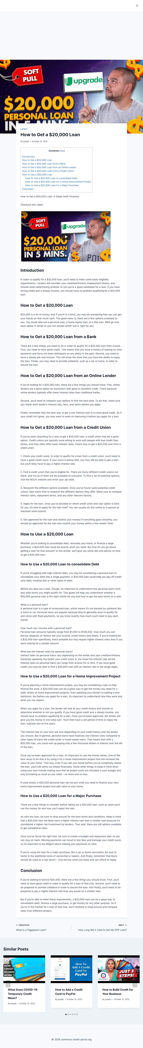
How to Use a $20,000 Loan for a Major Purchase (51, 185)
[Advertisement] (71, 32)
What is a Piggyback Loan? (31, 927)
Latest (24, 129)
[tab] (66, 1014)
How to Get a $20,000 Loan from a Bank (44, 163)
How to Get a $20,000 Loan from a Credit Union (48, 171)
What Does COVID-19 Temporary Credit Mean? (22, 994)
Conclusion (28, 189)
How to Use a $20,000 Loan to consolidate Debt (51, 178)
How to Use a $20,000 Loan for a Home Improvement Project (58, 181)
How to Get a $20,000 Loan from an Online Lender (49, 167)
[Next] (135, 983)
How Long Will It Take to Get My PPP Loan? (102, 927)
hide (62, 151)
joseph (26, 141)
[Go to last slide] (8, 983)
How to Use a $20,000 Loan (37, 174)
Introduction (28, 156)
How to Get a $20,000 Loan (37, 160)
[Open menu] (137, 5)
